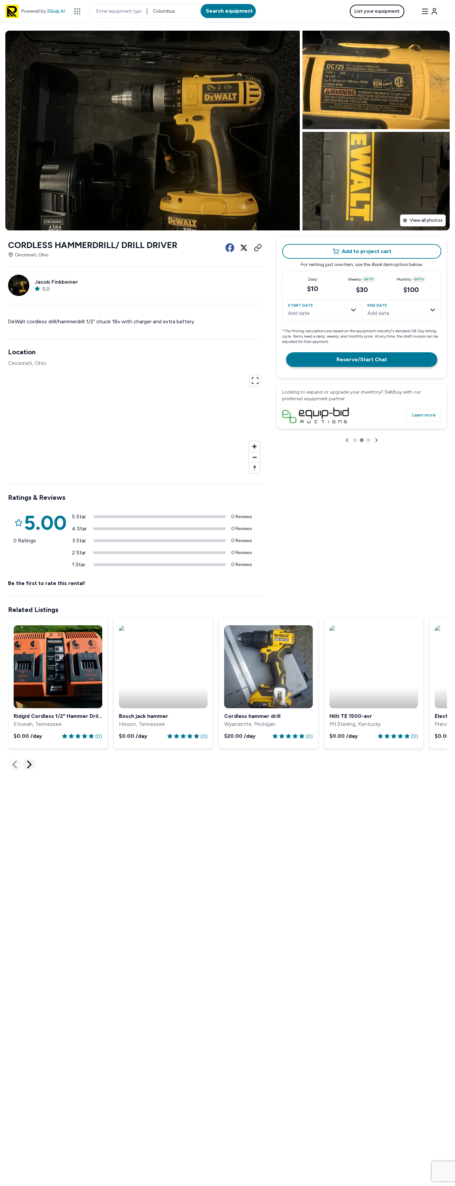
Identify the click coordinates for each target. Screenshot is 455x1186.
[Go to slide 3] (368, 440)
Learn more (424, 415)
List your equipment (377, 11)
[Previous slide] (347, 440)
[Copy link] (257, 247)
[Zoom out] (254, 457)
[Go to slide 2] (362, 440)
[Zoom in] (254, 446)
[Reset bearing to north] (254, 467)
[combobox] (153, 11)
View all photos (426, 220)
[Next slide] (376, 440)
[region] (135, 423)
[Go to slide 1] (355, 440)
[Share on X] (243, 247)
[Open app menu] (77, 11)
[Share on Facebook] (230, 247)
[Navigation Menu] (430, 11)
